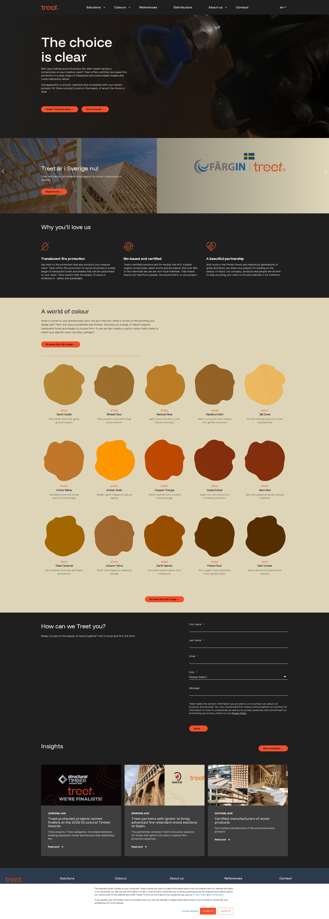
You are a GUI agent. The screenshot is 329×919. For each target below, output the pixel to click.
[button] (3, 171)
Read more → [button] (54, 191)
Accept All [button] (208, 911)
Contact (285, 878)
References (233, 878)
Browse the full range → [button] (61, 344)
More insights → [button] (273, 748)
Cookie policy (217, 895)
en (282, 7)
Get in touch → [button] (95, 109)
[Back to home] (50, 7)
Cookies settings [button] (190, 911)
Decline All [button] (225, 911)
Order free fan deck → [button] (60, 109)
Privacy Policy (199, 895)
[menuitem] (104, 7)
